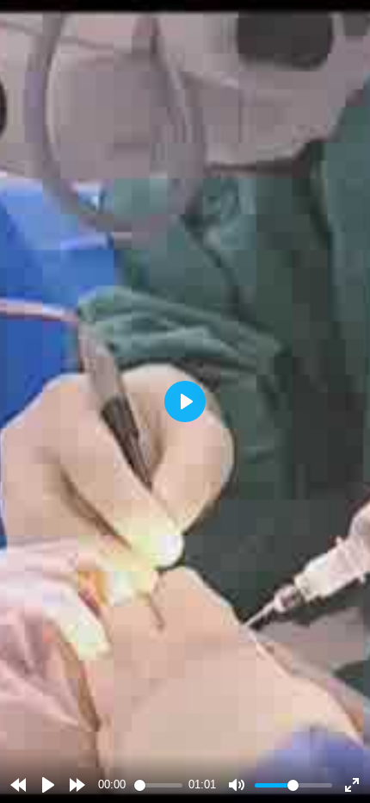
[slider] (158, 785)
